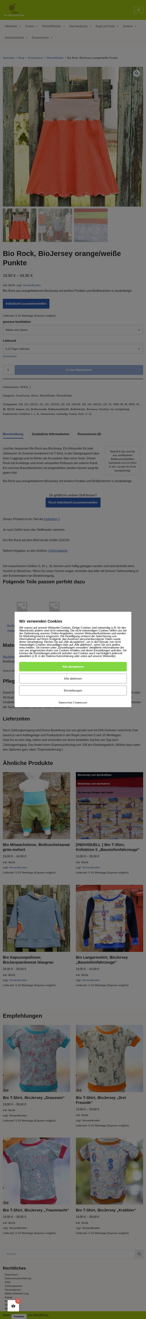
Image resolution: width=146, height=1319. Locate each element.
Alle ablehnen (73, 678)
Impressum (81, 702)
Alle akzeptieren (73, 666)
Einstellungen (73, 690)
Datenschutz (66, 702)
